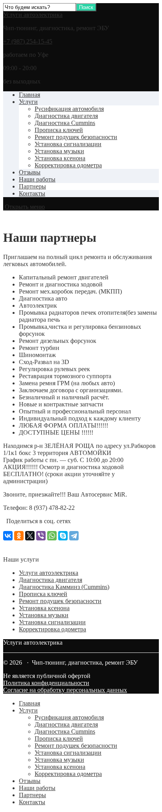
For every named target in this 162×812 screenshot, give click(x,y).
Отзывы (29, 172)
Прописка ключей (59, 130)
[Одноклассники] (19, 535)
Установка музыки (59, 151)
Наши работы (37, 179)
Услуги (28, 101)
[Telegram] (74, 535)
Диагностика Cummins (65, 123)
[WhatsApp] (52, 535)
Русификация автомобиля (69, 108)
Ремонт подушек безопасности (76, 137)
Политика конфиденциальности (46, 683)
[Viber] (41, 535)
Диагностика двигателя (66, 115)
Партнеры (32, 186)
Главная (29, 94)
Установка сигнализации (68, 144)
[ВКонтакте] (8, 535)
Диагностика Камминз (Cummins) (64, 587)
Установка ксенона (60, 158)
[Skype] (63, 535)
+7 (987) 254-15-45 (27, 41)
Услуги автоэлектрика (33, 14)
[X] (30, 535)
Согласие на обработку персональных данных (65, 690)
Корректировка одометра (68, 165)
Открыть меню (24, 206)
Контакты (32, 193)
